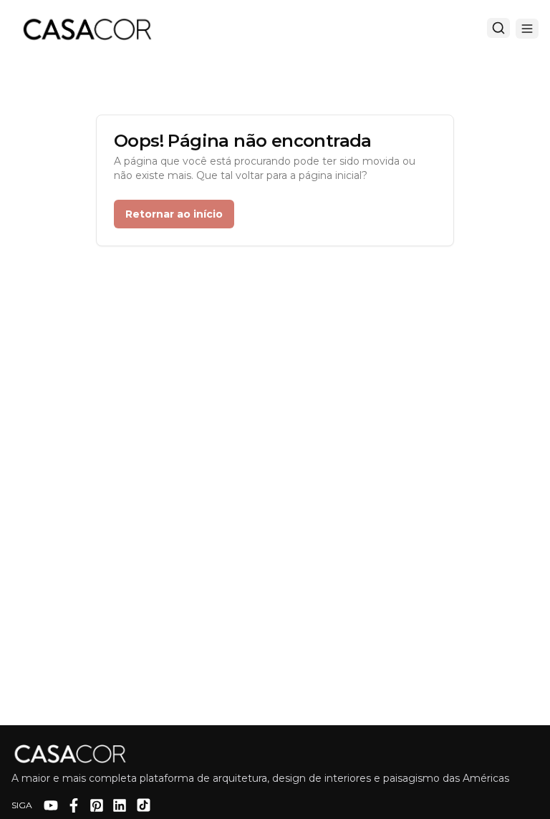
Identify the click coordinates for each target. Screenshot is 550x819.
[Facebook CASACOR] (74, 805)
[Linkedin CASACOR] (119, 805)
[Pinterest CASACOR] (97, 805)
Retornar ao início (174, 214)
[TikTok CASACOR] (143, 805)
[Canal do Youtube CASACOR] (51, 805)
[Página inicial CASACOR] (86, 28)
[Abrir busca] (498, 28)
